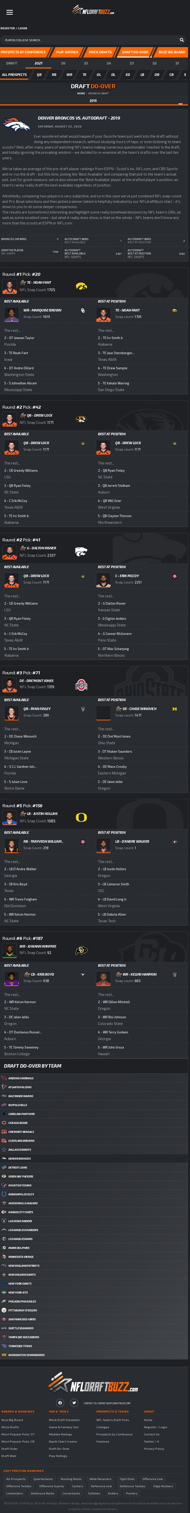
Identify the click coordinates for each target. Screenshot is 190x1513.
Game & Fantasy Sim (64, 1427)
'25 (85, 63)
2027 (38, 63)
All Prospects (16, 1479)
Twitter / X (151, 1441)
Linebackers (14, 1493)
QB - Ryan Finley (37, 709)
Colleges (102, 1427)
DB (157, 74)
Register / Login (155, 1427)
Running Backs (71, 1479)
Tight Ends (127, 1479)
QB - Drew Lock (36, 443)
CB (171, 74)
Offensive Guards (51, 1486)
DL (113, 74)
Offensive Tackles (18, 1486)
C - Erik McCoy (127, 576)
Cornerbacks (71, 1493)
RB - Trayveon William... (43, 841)
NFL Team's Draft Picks (112, 1420)
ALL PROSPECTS (14, 74)
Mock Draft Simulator (64, 1420)
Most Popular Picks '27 (17, 1434)
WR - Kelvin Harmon (140, 974)
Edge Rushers (163, 1486)
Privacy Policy (154, 1449)
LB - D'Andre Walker (132, 841)
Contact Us (152, 1434)
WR (69, 74)
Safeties (94, 1493)
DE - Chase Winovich (140, 709)
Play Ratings (58, 1456)
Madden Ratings (60, 1434)
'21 (177, 63)
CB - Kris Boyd (42, 974)
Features (102, 1441)
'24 (108, 63)
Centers (77, 1486)
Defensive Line (101, 1486)
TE (84, 74)
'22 (154, 63)
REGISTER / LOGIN (13, 28)
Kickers (113, 1493)
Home (81, 93)
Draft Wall (8, 1456)
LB (142, 74)
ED (128, 74)
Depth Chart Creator (63, 1441)
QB (39, 74)
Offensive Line (152, 1479)
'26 (63, 63)
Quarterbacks (43, 1479)
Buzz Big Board (12, 1420)
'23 (131, 63)
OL (99, 74)
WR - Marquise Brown (42, 310)
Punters (132, 1493)
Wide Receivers (101, 1479)
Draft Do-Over (59, 1449)
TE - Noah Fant (127, 310)
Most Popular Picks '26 (18, 1441)
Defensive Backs (42, 1493)
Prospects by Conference (114, 1434)
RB (54, 74)
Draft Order (9, 1449)
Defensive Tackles (132, 1486)
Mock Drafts (10, 1427)
